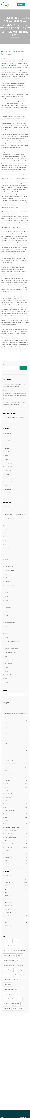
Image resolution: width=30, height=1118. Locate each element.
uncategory (7, 667)
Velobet (6, 671)
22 (5, 540)
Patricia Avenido (20, 51)
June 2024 (7, 478)
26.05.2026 (7, 548)
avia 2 (10, 941)
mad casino (15, 979)
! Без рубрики (8, 507)
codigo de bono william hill (19, 950)
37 (5, 551)
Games (6, 596)
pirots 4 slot (7, 998)
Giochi (6, 600)
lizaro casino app (8, 970)
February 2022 (8, 489)
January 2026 (8, 459)
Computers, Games (9, 585)
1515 (5, 533)
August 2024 (8, 474)
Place (13, 998)
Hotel (18, 960)
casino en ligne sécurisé (9, 945)
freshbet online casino (9, 960)
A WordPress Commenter (11, 417)
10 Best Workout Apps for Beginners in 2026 (15, 514)
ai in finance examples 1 (10, 570)
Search (4, 364)
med (6, 611)
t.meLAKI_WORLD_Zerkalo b (12, 641)
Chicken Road (7, 950)
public (6, 630)
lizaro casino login (19, 970)
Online (17, 994)
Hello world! (21, 417)
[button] (21, 4)
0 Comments (7, 54)
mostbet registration (9, 994)
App (5, 941)
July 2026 (7, 437)
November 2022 (8, 481)
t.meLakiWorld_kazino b (10, 645)
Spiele (6, 637)
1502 (6, 529)
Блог (6, 678)
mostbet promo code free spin (11, 989)
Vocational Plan (8, 674)
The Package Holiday (10, 660)
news (6, 618)
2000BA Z (7, 536)
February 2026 (8, 455)
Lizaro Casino (8, 607)
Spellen (6, 633)
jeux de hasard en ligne (9, 965)
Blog (6, 574)
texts (6, 656)
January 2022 (8, 493)
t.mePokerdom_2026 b (10, 652)
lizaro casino (20, 965)
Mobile (6, 615)
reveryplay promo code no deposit (11, 1003)
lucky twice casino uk (20, 974)
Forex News (7, 589)
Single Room (7, 1008)
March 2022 (7, 485)
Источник (21, 1008)
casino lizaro (20, 945)
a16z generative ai (9, 566)
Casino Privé (8, 581)
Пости (6, 682)
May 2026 (7, 444)
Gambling (7, 592)
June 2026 (7, 440)
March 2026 (7, 451)
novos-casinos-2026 (10, 622)
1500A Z (6, 525)
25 (5, 544)
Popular (19, 998)
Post (6, 626)
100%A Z (7, 518)
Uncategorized (8, 663)
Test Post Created (9, 390)
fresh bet (20, 955)
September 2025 (9, 466)
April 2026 (7, 448)
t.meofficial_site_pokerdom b (12, 648)
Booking (16, 941)
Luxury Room (7, 979)
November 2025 (8, 463)
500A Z (6, 559)
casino (6, 577)
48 (5, 555)
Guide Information (9, 604)
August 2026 (8, 433)
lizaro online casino (8, 974)
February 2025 (8, 470)
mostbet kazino (7, 984)
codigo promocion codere (9, 955)
